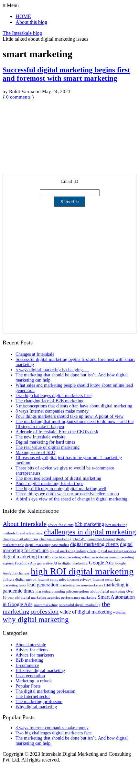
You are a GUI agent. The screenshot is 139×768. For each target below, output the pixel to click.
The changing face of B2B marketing (49, 400)
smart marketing (46, 605)
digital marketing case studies (47, 545)
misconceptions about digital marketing (95, 591)
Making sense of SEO (35, 452)
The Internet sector (33, 696)
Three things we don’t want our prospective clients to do (67, 493)
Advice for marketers (35, 655)
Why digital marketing (36, 706)
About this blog (31, 22)
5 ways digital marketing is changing (52, 369)
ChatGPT (79, 539)
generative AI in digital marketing (62, 563)
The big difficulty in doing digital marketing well (61, 488)
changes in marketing (55, 539)
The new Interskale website (40, 437)
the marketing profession (56, 607)
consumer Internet (101, 539)
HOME (23, 16)
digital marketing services (117, 551)
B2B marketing (29, 660)
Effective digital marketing (40, 670)
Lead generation (30, 675)
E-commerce (27, 665)
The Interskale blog (22, 33)
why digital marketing (36, 619)
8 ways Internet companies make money (52, 411)
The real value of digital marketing (48, 447)
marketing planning (50, 591)
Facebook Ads (25, 563)
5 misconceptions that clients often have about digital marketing (74, 406)
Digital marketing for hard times (45, 442)
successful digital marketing (80, 605)
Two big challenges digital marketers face (53, 395)
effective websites (95, 557)
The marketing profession (39, 701)
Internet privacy (79, 579)
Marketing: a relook (34, 681)
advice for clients (60, 525)
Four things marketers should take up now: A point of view (69, 416)
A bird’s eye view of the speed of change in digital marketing (71, 499)
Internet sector (103, 579)
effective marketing (66, 557)
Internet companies (51, 579)
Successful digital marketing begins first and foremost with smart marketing (66, 74)
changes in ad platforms (20, 539)
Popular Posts (28, 686)
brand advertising (29, 533)
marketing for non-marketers (81, 585)
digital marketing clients (94, 544)
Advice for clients (32, 649)
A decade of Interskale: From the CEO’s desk (57, 431)
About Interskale (25, 523)
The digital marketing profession (45, 691)
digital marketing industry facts (73, 551)
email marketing (122, 557)
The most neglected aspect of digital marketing (58, 478)
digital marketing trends (26, 557)
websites (119, 612)
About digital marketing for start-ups (49, 483)
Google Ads (101, 563)
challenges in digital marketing (90, 532)
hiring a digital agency (19, 579)
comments (18, 97)
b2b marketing (89, 524)
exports (8, 563)
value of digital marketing (86, 612)
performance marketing (78, 597)
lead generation (42, 585)
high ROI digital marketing (82, 571)
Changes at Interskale (35, 354)
